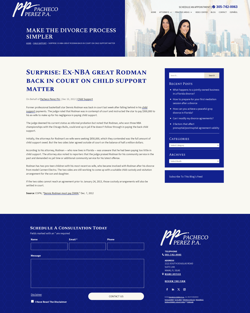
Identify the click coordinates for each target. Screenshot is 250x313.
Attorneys (164, 12)
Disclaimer (36, 294)
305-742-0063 (227, 6)
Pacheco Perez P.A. (50, 99)
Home (153, 12)
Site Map (178, 300)
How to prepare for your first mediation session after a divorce (194, 101)
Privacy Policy (189, 300)
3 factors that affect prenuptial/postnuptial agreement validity (196, 125)
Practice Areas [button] (182, 12)
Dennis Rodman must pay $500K (61, 193)
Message (36, 255)
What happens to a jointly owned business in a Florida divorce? (196, 91)
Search (212, 75)
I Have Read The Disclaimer (51, 301)
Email (73, 239)
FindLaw (190, 302)
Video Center (201, 12)
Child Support (85, 99)
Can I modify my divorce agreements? (193, 118)
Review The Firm (175, 281)
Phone (110, 239)
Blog (213, 12)
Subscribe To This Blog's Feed (186, 176)
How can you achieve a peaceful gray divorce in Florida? (193, 110)
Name (34, 239)
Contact (223, 12)
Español (234, 12)
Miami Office (173, 274)
